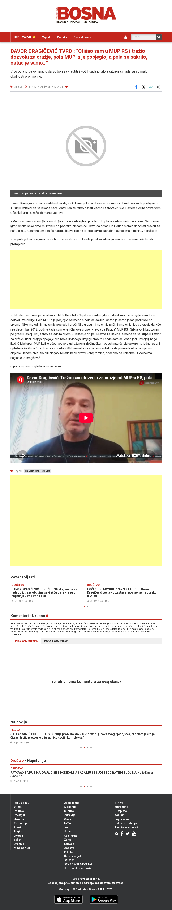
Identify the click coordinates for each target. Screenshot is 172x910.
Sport (17, 827)
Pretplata (121, 811)
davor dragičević (37, 471)
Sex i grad (70, 835)
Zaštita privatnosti (127, 827)
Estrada (69, 843)
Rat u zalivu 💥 (25, 37)
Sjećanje (70, 806)
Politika (62, 37)
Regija (18, 831)
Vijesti (46, 37)
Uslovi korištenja (126, 823)
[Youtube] (134, 834)
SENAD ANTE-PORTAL (78, 864)
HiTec (68, 823)
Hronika (19, 819)
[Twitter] (127, 834)
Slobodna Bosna (86, 889)
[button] (157, 99)
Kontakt (119, 815)
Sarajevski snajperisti (78, 868)
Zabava (69, 847)
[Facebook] (121, 834)
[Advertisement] (86, 279)
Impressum (122, 819)
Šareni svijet (72, 856)
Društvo (19, 843)
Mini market (22, 847)
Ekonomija (21, 823)
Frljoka (68, 852)
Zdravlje (70, 815)
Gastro (68, 819)
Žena (67, 839)
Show (67, 831)
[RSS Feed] (116, 834)
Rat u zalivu (21, 802)
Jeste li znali (72, 802)
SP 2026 (69, 860)
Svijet (17, 839)
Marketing (121, 806)
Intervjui (19, 815)
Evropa (18, 835)
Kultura (69, 811)
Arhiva (119, 802)
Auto (67, 827)
